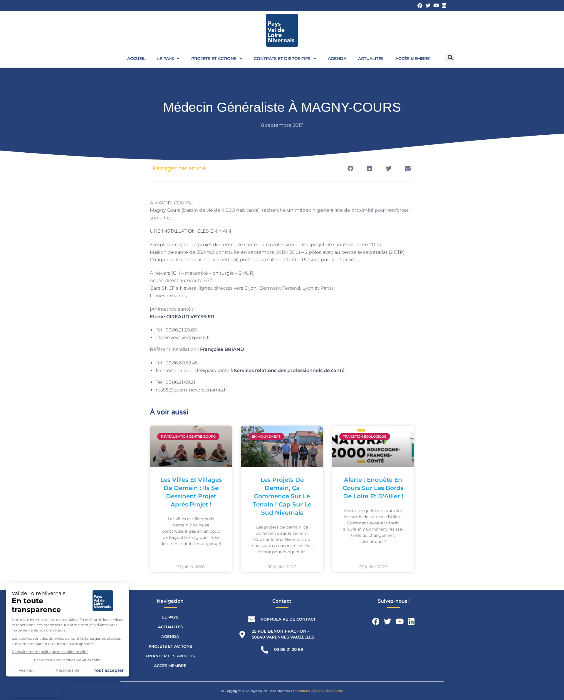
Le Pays (165, 58)
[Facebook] (420, 5)
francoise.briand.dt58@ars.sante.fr (195, 370)
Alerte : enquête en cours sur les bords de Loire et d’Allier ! (373, 488)
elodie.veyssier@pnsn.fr (183, 337)
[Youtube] (436, 5)
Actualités (371, 58)
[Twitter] (428, 5)
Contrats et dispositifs (282, 58)
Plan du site (334, 691)
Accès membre (412, 58)
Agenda (337, 58)
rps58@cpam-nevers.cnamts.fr (191, 390)
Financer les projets (170, 656)
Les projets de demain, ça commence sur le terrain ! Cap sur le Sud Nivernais (282, 496)
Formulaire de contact (288, 619)
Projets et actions (213, 58)
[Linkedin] (444, 5)
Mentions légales (308, 691)
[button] (450, 57)
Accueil (136, 58)
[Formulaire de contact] (251, 619)
